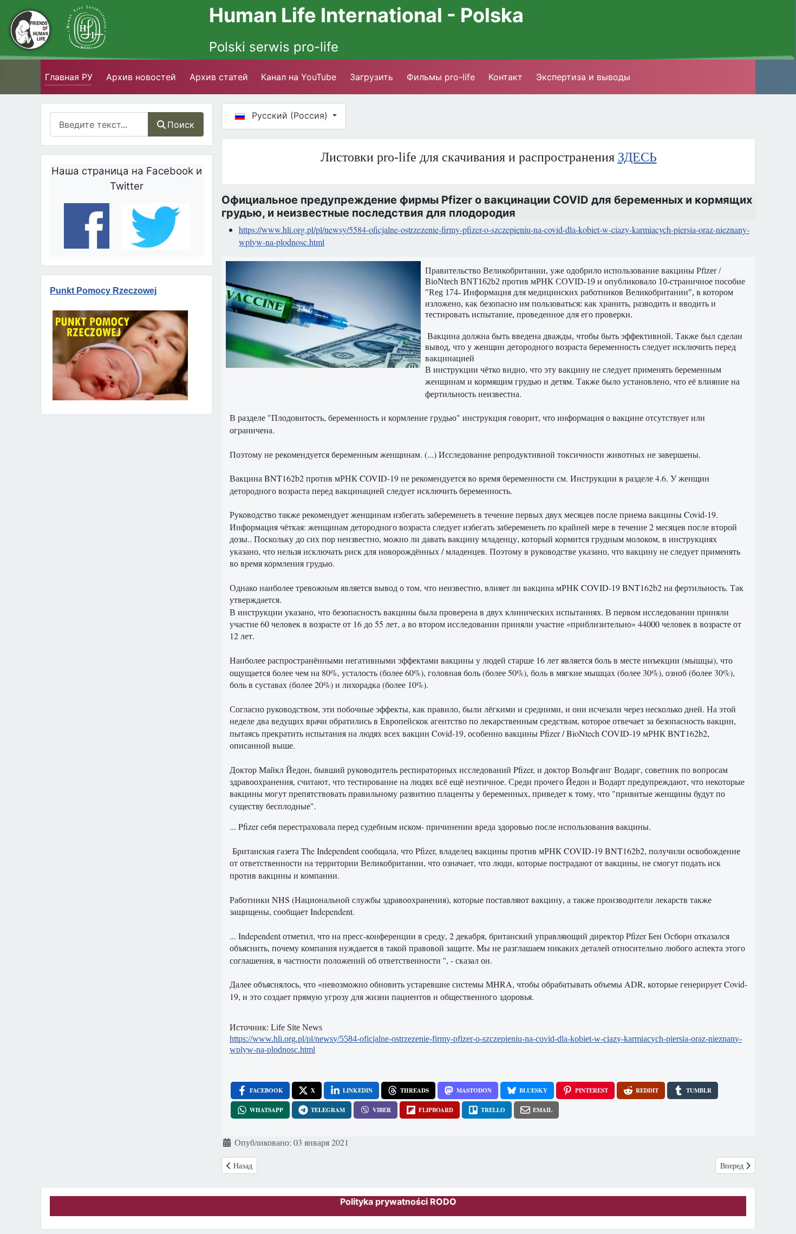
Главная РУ (69, 77)
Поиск (180, 124)
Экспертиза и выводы (583, 77)
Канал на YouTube (298, 77)
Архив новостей (141, 77)
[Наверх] (775, 1206)
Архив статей (219, 77)
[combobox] (99, 124)
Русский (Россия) (289, 115)
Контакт (505, 77)
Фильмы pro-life (441, 77)
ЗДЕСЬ (637, 157)
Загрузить (371, 77)
